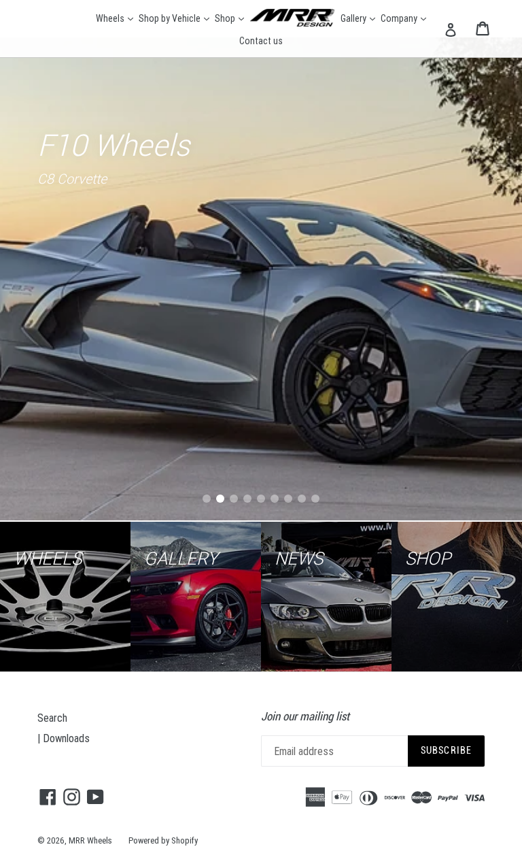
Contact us (261, 41)
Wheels (115, 18)
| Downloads (63, 738)
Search (52, 717)
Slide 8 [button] (302, 499)
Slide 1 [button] (207, 499)
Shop (230, 18)
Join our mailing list (305, 716)
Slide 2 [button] (220, 499)
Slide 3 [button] (234, 499)
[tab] (207, 499)
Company (404, 18)
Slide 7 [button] (288, 499)
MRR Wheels (90, 840)
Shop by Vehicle (175, 18)
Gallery (359, 18)
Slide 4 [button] (247, 499)
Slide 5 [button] (261, 499)
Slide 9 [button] (315, 499)
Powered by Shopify (163, 840)
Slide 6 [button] (275, 499)
